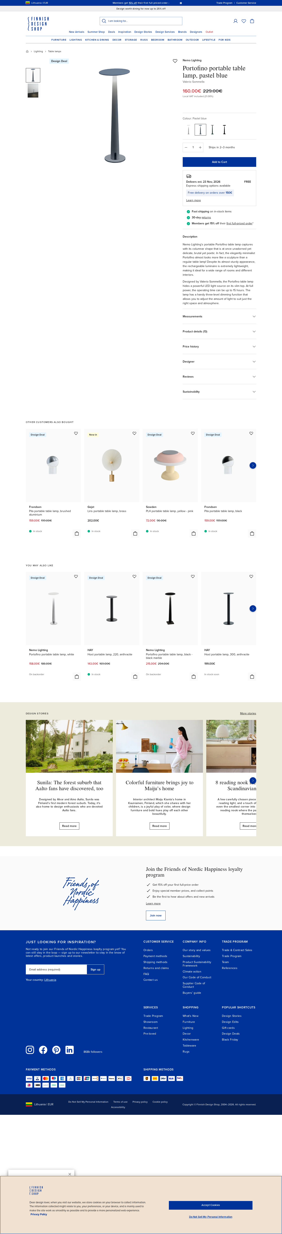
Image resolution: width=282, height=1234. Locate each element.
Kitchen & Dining (97, 39)
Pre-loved (149, 1033)
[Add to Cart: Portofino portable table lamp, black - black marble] (194, 676)
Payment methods (155, 956)
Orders (148, 950)
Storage (131, 39)
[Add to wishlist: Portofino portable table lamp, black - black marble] (192, 576)
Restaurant (150, 1028)
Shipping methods (155, 962)
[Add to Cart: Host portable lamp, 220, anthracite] (135, 676)
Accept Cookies (210, 1205)
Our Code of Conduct (197, 977)
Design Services (165, 32)
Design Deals (231, 1033)
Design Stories (143, 32)
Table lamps (54, 51)
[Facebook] (43, 1050)
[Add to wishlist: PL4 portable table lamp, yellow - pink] (192, 433)
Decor (117, 39)
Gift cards (228, 1028)
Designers (196, 32)
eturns (207, 217)
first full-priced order (239, 223)
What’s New (190, 1016)
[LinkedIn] (69, 1050)
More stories (248, 713)
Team (225, 962)
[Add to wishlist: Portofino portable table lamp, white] (75, 576)
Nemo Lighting (192, 60)
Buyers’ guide (192, 993)
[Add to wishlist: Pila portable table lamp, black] (251, 433)
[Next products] (253, 465)
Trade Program (232, 956)
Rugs (144, 39)
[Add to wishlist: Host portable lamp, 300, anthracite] (251, 576)
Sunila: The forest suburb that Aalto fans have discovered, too (69, 785)
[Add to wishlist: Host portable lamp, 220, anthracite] (134, 576)
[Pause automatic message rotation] (180, 3)
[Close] (69, 1174)
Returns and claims (156, 968)
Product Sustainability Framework (197, 963)
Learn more (153, 903)
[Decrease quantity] (186, 147)
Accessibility (118, 1107)
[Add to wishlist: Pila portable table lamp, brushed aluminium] (75, 433)
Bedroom (157, 39)
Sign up (95, 969)
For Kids (225, 39)
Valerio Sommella (193, 82)
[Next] (253, 780)
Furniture (58, 39)
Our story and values (197, 950)
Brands (182, 32)
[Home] (27, 51)
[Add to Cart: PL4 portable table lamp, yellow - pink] (194, 533)
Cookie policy (160, 1101)
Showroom (150, 1022)
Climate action (192, 971)
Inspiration (124, 32)
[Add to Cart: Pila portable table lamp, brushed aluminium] (77, 533)
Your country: (35, 980)
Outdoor (192, 39)
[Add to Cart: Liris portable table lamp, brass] (135, 533)
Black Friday (230, 1039)
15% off (133, 2)
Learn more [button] (193, 200)
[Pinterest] (56, 1050)
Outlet (209, 32)
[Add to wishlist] (175, 61)
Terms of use (120, 1101)
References (229, 968)
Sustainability (191, 956)
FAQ (146, 974)
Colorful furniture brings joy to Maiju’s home (159, 785)
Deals (111, 32)
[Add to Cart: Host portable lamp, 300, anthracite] (252, 676)
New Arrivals (76, 32)
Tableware (189, 1045)
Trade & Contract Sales (237, 950)
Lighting (76, 39)
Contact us (150, 980)
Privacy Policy (39, 1214)
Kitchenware (191, 1039)
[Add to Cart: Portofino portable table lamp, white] (77, 676)
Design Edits (230, 1022)
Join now (156, 915)
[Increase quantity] (200, 147)
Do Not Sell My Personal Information (88, 1101)
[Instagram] (30, 1050)
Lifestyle (208, 39)
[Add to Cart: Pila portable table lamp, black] (252, 533)
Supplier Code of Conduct (194, 985)
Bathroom (175, 39)
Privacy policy (140, 1101)
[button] (235, 21)
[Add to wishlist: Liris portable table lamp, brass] (134, 433)
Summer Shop (96, 32)
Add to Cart (219, 162)
